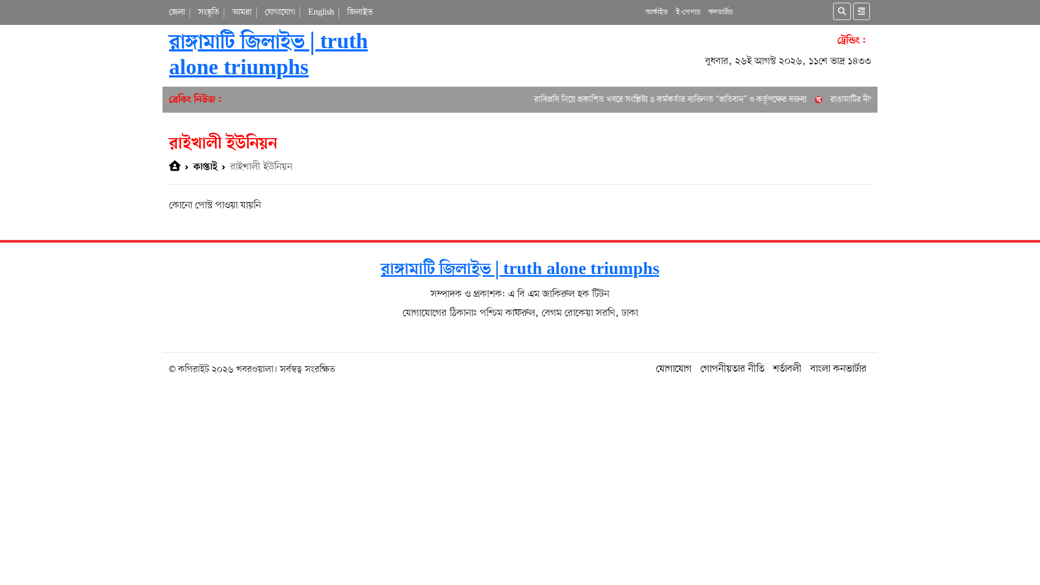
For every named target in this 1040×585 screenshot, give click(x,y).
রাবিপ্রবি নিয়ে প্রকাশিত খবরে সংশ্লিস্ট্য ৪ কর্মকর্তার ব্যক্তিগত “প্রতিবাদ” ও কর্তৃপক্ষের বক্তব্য (662, 100)
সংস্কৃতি (208, 12)
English (321, 12)
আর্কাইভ (657, 12)
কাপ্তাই (205, 167)
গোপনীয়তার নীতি (732, 369)
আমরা (242, 12)
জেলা (177, 12)
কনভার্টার (720, 12)
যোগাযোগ (280, 12)
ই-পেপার (688, 12)
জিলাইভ (360, 12)
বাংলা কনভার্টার (838, 369)
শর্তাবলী (787, 369)
